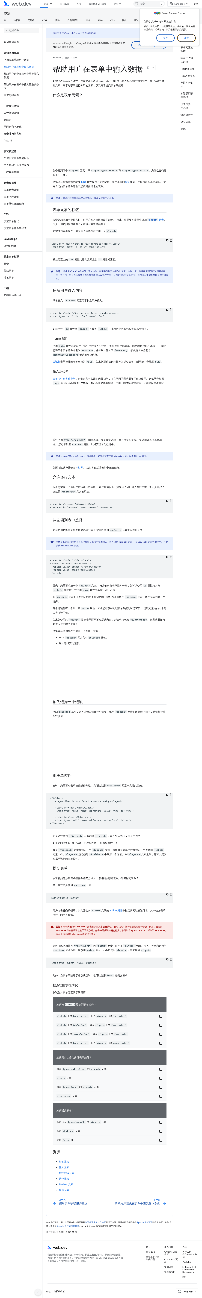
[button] (109, 1016)
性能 (124, 20)
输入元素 (64, 1167)
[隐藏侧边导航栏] (38, 1292)
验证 (127, 182)
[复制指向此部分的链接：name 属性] (71, 339)
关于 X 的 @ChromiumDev (189, 1254)
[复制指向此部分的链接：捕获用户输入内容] (85, 291)
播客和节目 (169, 1272)
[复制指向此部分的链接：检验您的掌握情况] (81, 985)
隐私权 (17, 20)
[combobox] (149, 4)
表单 (88, 20)
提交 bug (150, 1251)
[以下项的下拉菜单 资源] (52, 4)
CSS (112, 20)
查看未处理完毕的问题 (152, 1258)
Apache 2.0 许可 (144, 1222)
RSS (184, 1277)
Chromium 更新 (171, 1260)
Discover (64, 3)
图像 (57, 20)
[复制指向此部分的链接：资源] (63, 1152)
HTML (45, 20)
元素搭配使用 (148, 541)
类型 (80, 467)
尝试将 (56, 361)
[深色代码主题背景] (167, 240)
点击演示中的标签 (146, 275)
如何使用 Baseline (97, 3)
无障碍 (31, 20)
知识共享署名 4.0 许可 (95, 1222)
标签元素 (64, 1161)
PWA (100, 20)
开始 (186, 38)
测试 (136, 20)
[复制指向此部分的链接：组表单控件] (74, 776)
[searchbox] (21, 30)
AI (5, 20)
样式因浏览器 (85, 198)
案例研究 (168, 1267)
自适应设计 (72, 20)
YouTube (186, 1261)
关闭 (165, 38)
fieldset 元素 (66, 1184)
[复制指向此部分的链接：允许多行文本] (78, 477)
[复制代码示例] (171, 240)
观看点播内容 (89, 33)
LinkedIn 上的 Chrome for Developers (189, 1269)
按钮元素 (64, 1190)
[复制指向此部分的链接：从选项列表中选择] (85, 520)
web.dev (57, 57)
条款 (48, 1291)
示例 (69, 545)
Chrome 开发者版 (170, 1253)
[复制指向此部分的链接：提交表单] (70, 868)
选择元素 (64, 1178)
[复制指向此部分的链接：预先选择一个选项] (85, 702)
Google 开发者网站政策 (68, 1226)
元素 (156, 219)
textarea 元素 (66, 1173)
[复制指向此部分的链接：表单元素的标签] (82, 210)
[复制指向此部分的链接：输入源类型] (71, 372)
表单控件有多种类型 (64, 378)
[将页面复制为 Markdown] (148, 67)
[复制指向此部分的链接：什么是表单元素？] (85, 95)
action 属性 (116, 910)
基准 (79, 3)
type (83, 182)
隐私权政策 (59, 1291)
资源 (46, 3)
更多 (116, 3)
